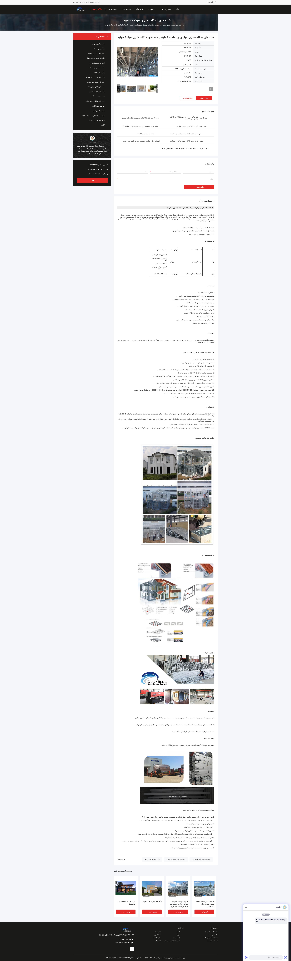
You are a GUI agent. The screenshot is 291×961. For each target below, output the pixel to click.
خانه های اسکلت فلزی (152, 859)
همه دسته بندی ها (213, 940)
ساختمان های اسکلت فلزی (201, 859)
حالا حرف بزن (188, 98)
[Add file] (285, 957)
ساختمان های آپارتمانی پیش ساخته (93, 115)
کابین (103, 125)
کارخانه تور (158, 935)
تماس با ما (158, 940)
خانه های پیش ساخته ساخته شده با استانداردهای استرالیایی (205, 904)
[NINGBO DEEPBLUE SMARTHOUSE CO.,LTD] (80, 9)
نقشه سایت (176, 937)
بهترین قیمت (204, 98)
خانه (184, 25)
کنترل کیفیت (157, 937)
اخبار (178, 932)
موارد (178, 935)
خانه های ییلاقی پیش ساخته (96, 87)
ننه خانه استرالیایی (98, 106)
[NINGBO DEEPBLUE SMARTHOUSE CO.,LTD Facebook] (215, 2)
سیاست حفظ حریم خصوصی (172, 940)
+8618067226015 (95, 174)
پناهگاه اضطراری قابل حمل (96, 58)
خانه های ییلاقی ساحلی (97, 92)
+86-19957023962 (92, 169)
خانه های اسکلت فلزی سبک (172, 25)
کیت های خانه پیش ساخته (96, 53)
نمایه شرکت (157, 932)
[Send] (246, 957)
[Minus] (246, 907)
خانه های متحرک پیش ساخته (95, 77)
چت (92, 180)
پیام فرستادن (199, 187)
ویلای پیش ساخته (99, 49)
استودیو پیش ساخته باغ (97, 63)
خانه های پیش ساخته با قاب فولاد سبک (126, 903)
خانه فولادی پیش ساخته (97, 44)
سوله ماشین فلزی (98, 111)
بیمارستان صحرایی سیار (97, 120)
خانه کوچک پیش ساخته (97, 68)
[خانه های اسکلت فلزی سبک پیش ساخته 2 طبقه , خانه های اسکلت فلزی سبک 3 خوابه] (137, 62)
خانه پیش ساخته (99, 72)
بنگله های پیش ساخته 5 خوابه (152, 901)
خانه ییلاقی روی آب (98, 96)
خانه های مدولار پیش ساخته (96, 82)
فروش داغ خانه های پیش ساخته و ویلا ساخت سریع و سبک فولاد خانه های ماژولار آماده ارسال (179, 904)
